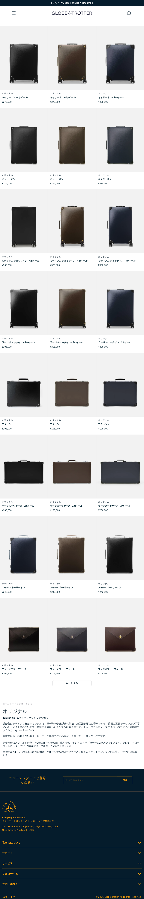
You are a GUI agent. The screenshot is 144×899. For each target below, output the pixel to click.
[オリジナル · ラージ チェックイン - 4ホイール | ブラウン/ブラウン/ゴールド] (72, 308)
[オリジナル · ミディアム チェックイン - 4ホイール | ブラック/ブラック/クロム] (24, 226)
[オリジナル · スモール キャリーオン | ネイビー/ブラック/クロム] (24, 553)
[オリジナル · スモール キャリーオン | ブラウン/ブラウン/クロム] (72, 553)
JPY (9, 897)
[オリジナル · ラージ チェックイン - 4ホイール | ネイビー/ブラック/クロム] (120, 308)
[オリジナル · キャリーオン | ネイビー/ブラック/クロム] (120, 145)
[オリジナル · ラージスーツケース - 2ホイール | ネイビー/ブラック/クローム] (120, 471)
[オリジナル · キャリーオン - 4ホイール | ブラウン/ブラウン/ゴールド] (72, 63)
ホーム (6, 704)
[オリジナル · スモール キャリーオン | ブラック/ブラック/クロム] (120, 553)
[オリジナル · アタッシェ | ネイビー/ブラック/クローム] (120, 390)
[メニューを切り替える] (13, 13)
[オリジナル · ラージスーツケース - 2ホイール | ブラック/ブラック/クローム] (24, 471)
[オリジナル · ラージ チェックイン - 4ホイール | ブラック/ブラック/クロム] (24, 308)
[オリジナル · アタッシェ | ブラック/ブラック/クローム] (24, 390)
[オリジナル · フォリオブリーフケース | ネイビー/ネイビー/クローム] (72, 635)
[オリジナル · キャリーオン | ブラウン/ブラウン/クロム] (72, 145)
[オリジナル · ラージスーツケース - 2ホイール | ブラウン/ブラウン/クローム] (72, 471)
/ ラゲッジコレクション (22, 704)
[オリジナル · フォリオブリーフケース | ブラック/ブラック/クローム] (24, 635)
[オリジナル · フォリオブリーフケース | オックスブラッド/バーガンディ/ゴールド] (120, 635)
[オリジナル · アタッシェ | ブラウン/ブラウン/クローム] (72, 390)
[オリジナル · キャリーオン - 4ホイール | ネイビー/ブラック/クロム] (120, 63)
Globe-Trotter (111, 897)
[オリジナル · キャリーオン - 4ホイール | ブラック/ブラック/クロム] (24, 63)
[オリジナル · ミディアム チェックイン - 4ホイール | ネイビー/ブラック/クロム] (120, 226)
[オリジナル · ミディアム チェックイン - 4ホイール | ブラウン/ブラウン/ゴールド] (72, 226)
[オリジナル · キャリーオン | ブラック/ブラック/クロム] (24, 145)
